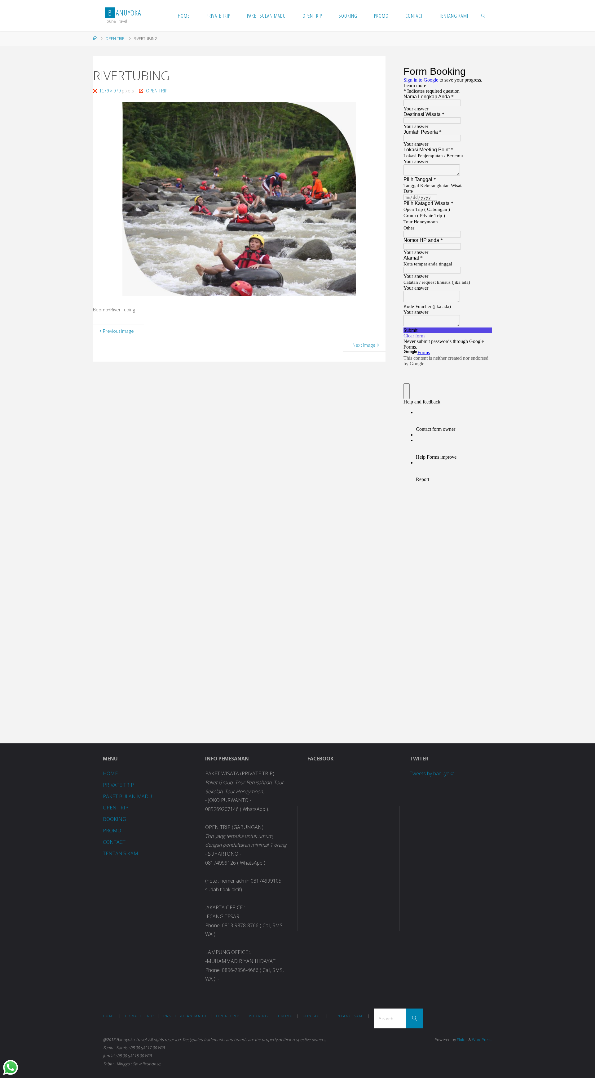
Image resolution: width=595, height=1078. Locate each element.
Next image (364, 345)
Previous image (118, 331)
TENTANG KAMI (121, 853)
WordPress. (482, 1039)
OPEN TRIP (115, 38)
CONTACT (114, 842)
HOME (110, 773)
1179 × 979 (110, 90)
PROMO (112, 830)
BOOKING (114, 819)
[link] (483, 15)
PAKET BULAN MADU (127, 796)
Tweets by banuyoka (432, 773)
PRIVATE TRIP (118, 785)
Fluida (462, 1039)
